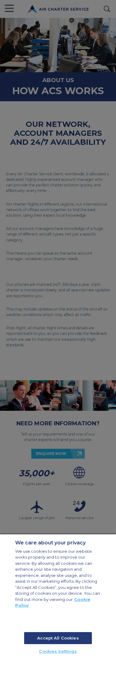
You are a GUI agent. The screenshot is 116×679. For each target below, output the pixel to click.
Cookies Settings (58, 651)
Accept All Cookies (58, 637)
